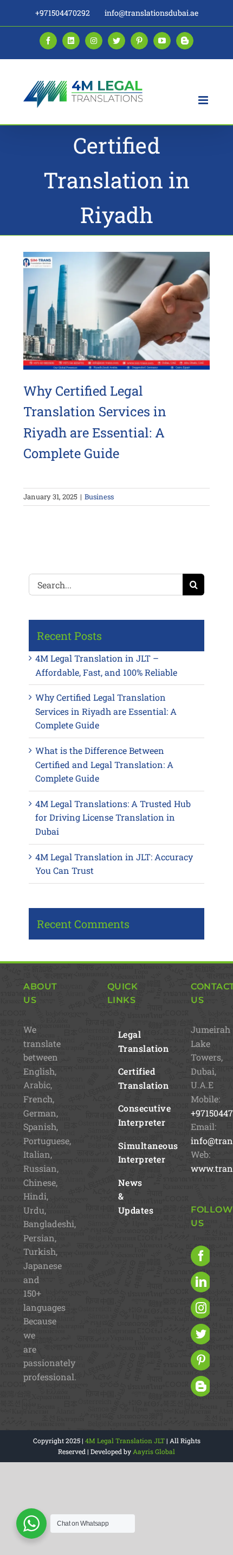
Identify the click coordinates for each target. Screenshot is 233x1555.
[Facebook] (201, 1256)
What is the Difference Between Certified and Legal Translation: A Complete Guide (104, 764)
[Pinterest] (201, 1360)
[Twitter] (201, 1334)
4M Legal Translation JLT (125, 1440)
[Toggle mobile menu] (204, 100)
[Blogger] (201, 1386)
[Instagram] (201, 1308)
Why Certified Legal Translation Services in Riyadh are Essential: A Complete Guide (106, 711)
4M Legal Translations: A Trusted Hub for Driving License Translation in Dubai (113, 817)
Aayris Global (154, 1451)
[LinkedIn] (201, 1282)
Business (99, 497)
